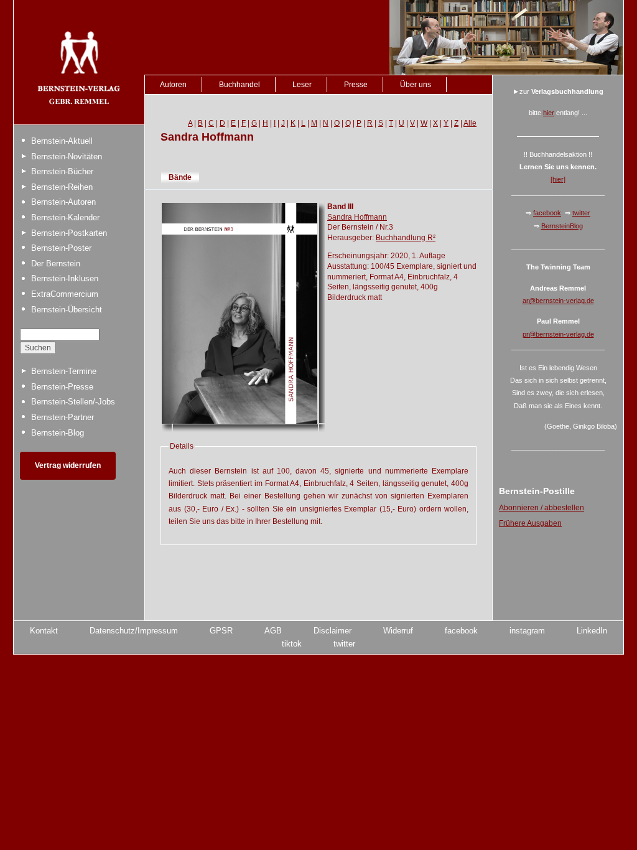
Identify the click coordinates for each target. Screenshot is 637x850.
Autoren (173, 84)
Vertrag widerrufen (68, 465)
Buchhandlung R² (405, 237)
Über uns (415, 84)
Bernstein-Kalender (65, 217)
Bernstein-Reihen (62, 187)
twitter (581, 213)
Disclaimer (332, 630)
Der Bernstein (55, 263)
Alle (470, 123)
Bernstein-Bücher (62, 171)
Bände (180, 177)
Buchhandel (239, 84)
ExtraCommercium (64, 294)
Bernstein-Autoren (63, 202)
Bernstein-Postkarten (69, 233)
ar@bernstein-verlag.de (558, 300)
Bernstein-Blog (57, 432)
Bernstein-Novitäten (66, 156)
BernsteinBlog (562, 226)
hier (548, 112)
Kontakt (44, 630)
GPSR (221, 630)
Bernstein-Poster (61, 248)
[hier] (558, 179)
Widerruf (398, 630)
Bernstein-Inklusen (64, 278)
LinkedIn (592, 630)
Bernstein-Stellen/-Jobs (73, 401)
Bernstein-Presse (62, 386)
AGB (273, 630)
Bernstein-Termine (63, 371)
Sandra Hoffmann (357, 217)
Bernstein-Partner (62, 417)
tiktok (292, 643)
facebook (547, 213)
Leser (302, 84)
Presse (356, 84)
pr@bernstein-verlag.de (558, 334)
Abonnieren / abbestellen (541, 507)
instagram (527, 630)
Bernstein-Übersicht (66, 309)
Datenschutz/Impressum (134, 630)
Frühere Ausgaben (530, 523)
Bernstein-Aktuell (62, 141)
